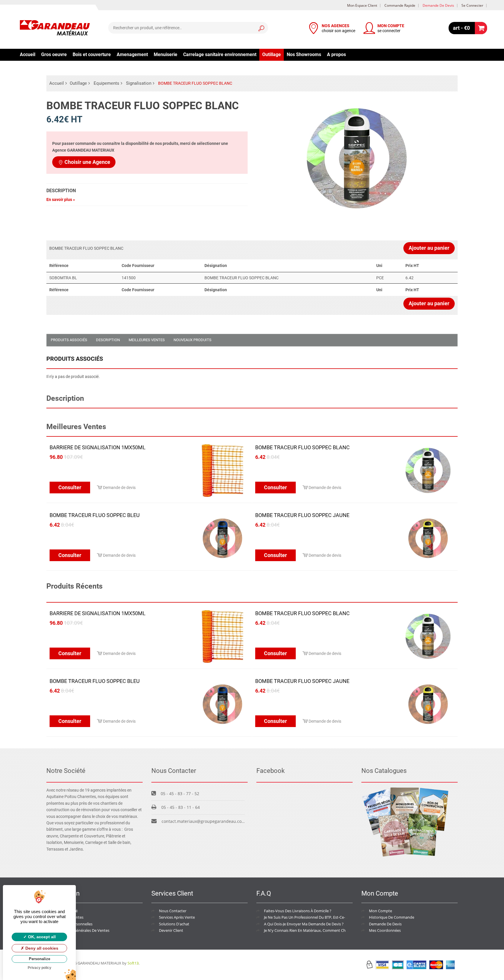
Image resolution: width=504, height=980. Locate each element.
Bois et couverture (92, 54)
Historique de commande (391, 917)
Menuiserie (165, 54)
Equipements (106, 83)
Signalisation (138, 83)
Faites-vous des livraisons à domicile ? (297, 910)
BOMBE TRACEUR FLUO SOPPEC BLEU (95, 515)
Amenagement (132, 54)
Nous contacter (172, 910)
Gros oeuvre (54, 54)
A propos (336, 54)
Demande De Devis (385, 924)
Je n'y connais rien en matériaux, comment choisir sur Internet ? (320, 930)
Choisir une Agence (87, 162)
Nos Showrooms (304, 54)
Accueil (27, 54)
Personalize (39, 959)
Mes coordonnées (385, 930)
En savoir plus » (60, 199)
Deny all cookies (41, 948)
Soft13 (133, 963)
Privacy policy (39, 968)
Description (108, 340)
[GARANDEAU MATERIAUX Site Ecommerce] (55, 28)
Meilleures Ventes (147, 340)
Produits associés (69, 340)
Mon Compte (380, 910)
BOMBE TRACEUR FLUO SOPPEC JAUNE (302, 515)
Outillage (271, 54)
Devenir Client (171, 930)
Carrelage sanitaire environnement (219, 54)
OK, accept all (41, 936)
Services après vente (177, 917)
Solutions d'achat (174, 924)
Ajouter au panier (429, 248)
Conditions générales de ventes (81, 930)
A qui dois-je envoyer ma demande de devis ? (304, 924)
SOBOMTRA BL (63, 277)
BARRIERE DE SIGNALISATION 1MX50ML (98, 447)
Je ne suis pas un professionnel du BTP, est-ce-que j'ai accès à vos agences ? (330, 917)
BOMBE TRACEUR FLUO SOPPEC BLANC (302, 447)
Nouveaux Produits (192, 340)
